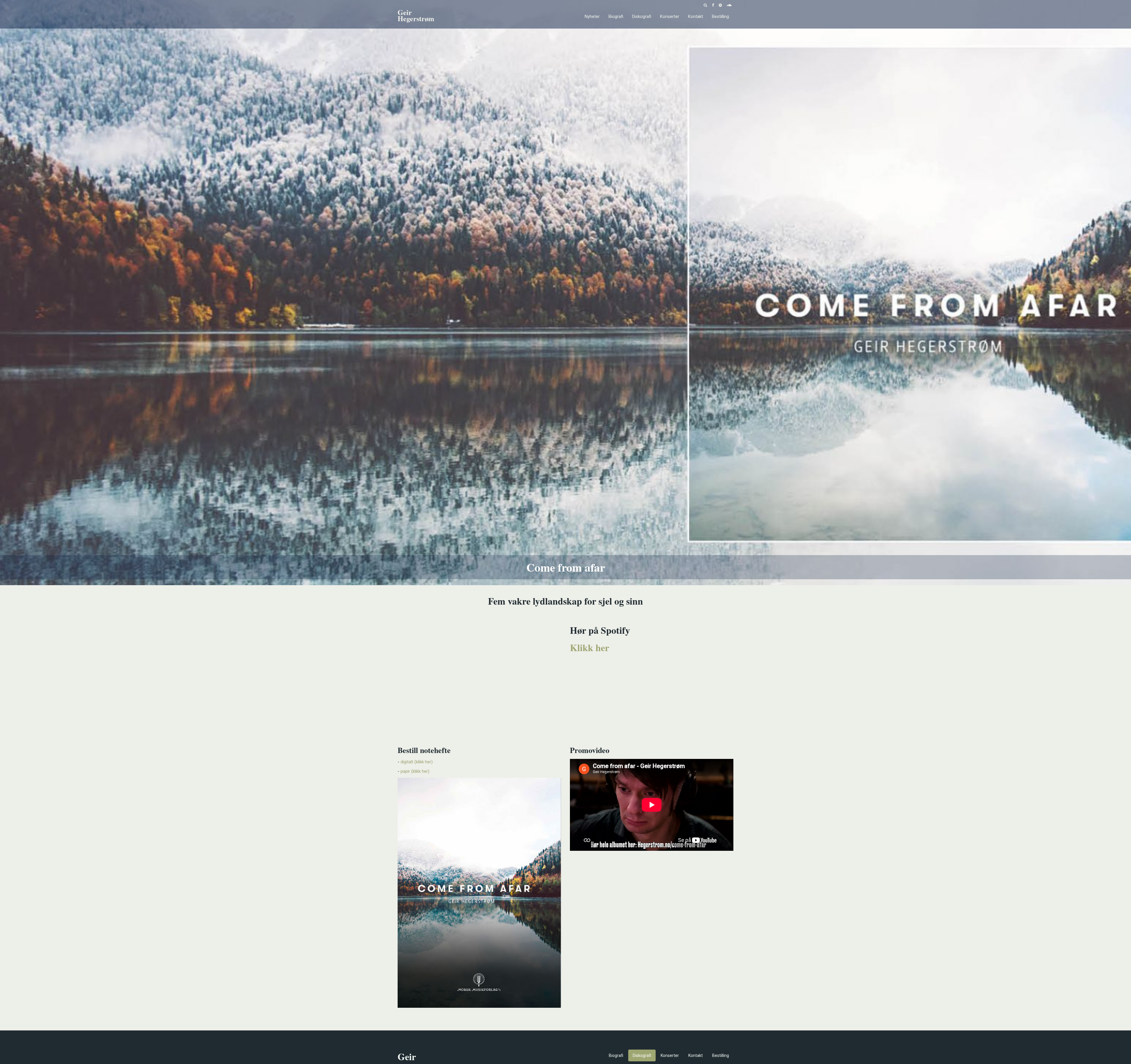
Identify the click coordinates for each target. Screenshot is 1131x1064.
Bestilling (720, 16)
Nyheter (592, 16)
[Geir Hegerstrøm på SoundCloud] (729, 4)
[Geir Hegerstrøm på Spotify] (720, 4)
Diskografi (641, 16)
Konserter (669, 16)
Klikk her (589, 647)
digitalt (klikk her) (417, 762)
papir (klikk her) (415, 771)
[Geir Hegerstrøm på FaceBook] (713, 4)
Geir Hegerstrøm (416, 16)
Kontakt (695, 16)
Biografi (616, 16)
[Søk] (705, 4)
